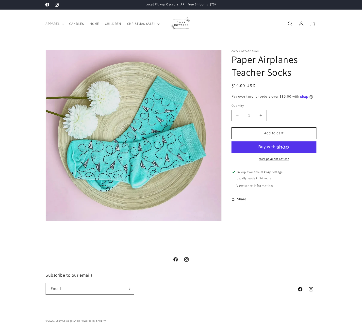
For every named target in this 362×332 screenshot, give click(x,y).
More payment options (274, 159)
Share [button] (241, 199)
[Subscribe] (128, 289)
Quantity (237, 106)
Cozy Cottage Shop (68, 320)
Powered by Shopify (93, 320)
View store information (254, 186)
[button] (54, 23)
